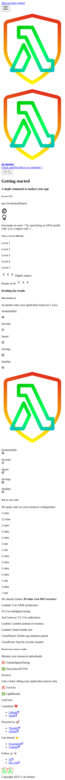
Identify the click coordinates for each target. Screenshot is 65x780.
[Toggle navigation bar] (5, 8)
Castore (13, 747)
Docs (17, 167)
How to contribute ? (31, 167)
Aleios (12, 731)
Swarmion (14, 743)
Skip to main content (13, 3)
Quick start (7, 167)
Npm (11, 715)
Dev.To (13, 762)
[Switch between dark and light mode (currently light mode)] (7, 172)
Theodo (13, 728)
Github (13, 712)
